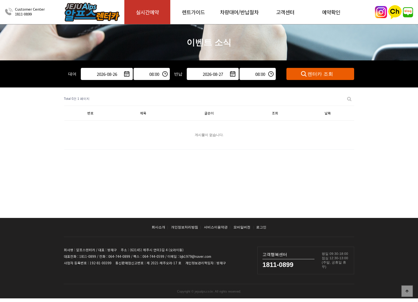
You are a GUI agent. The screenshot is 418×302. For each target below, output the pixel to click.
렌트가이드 (193, 12)
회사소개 (158, 227)
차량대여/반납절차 (239, 12)
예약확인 (331, 12)
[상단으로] (407, 291)
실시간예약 (147, 12)
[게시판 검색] (349, 99)
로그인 (261, 227)
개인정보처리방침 (184, 227)
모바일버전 (241, 227)
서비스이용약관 (216, 227)
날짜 (328, 113)
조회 (275, 113)
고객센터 (285, 12)
